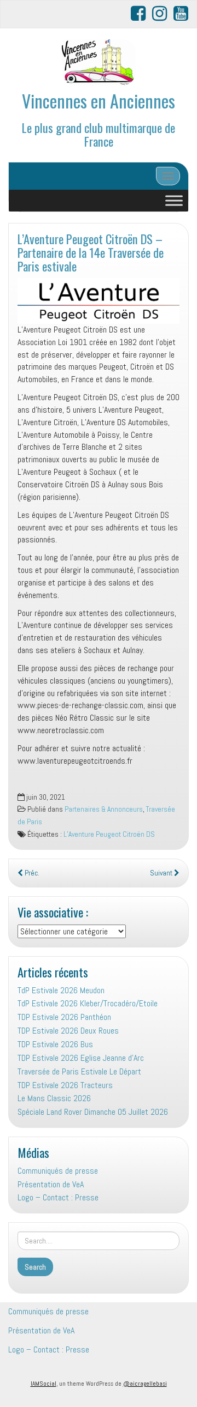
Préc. (31, 873)
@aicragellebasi (145, 1383)
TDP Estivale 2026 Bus (55, 1044)
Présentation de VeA (51, 1184)
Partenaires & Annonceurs (104, 809)
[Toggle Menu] (174, 201)
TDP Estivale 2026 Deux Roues (68, 1030)
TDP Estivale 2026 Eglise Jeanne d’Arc (81, 1058)
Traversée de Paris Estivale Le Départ (79, 1071)
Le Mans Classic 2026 (54, 1098)
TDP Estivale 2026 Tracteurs (65, 1085)
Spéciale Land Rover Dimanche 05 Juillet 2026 (93, 1112)
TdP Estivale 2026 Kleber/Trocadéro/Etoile (88, 1003)
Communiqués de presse (58, 1170)
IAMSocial (43, 1383)
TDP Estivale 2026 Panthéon (64, 1017)
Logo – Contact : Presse (58, 1197)
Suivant (162, 873)
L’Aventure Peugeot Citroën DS (109, 834)
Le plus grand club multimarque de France (98, 134)
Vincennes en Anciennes (98, 100)
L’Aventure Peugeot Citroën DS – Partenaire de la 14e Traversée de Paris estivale (91, 252)
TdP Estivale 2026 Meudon (61, 990)
